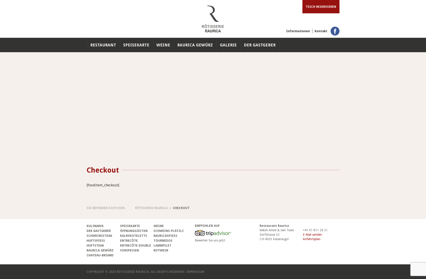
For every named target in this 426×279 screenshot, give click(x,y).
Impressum (195, 271)
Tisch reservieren (321, 6)
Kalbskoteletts (133, 235)
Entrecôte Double (135, 245)
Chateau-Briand (100, 255)
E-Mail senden (312, 234)
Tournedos (163, 240)
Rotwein (161, 250)
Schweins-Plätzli (169, 231)
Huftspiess (96, 240)
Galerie (228, 45)
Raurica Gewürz (195, 45)
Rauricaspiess (165, 235)
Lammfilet (162, 245)
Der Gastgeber (260, 45)
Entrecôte (129, 240)
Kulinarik (95, 226)
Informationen (298, 31)
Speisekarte (136, 45)
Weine (163, 45)
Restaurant (103, 45)
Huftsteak (95, 245)
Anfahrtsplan (311, 239)
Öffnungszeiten (134, 231)
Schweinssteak (99, 235)
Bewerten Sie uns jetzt (210, 240)
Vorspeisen (129, 250)
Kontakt (321, 31)
